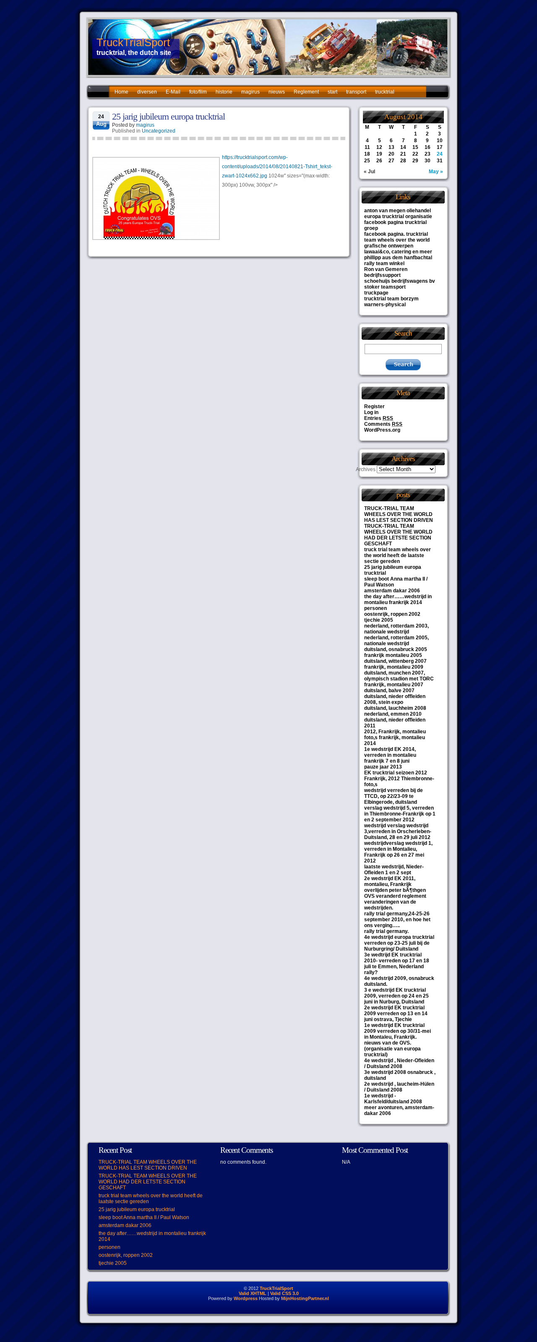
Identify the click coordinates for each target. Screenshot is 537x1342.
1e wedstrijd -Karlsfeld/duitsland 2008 (393, 1099)
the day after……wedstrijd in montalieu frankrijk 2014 (398, 599)
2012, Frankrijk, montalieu (395, 732)
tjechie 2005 (378, 620)
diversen (147, 92)
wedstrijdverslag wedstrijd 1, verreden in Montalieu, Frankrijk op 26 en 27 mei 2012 (398, 852)
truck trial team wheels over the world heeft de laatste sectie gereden (397, 555)
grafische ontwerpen (388, 246)
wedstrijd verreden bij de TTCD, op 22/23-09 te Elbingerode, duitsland (393, 796)
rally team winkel (384, 263)
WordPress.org (382, 430)
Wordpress (246, 1298)
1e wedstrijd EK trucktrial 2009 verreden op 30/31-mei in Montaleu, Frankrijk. (397, 1031)
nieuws (276, 92)
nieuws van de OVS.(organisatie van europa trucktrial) (392, 1049)
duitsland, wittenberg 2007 (395, 661)
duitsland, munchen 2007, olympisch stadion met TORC (399, 676)
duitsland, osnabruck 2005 (395, 649)
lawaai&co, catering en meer (398, 252)
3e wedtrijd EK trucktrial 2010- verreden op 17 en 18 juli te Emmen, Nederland (396, 960)
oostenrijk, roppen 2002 (392, 614)
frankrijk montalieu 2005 (393, 655)
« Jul (369, 172)
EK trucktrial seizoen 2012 (395, 773)
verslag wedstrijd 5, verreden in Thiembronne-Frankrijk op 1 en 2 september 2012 (399, 814)
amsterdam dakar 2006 (392, 591)
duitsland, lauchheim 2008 (395, 708)
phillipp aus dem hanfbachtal (398, 258)
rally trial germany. (386, 931)
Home (121, 92)
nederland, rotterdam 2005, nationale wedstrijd (396, 640)
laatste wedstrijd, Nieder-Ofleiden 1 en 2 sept (394, 870)
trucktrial (384, 92)
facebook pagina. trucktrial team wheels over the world (397, 237)
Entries (378, 418)
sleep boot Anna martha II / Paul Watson (144, 1217)
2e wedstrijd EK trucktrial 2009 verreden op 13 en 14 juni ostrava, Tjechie (396, 1013)
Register (374, 406)
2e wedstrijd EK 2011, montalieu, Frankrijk (389, 881)
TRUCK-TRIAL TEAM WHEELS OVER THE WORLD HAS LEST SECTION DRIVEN (398, 514)
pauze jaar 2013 (383, 767)
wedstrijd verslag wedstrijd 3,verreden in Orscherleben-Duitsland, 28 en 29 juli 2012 (397, 831)
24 (440, 154)
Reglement (306, 92)
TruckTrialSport (133, 42)
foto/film (198, 92)
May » (436, 172)
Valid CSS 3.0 (284, 1293)
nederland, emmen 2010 (393, 714)
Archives (365, 469)
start (332, 92)
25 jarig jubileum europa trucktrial (168, 116)
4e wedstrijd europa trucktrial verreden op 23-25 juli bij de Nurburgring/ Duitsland (399, 943)
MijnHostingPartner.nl (305, 1298)
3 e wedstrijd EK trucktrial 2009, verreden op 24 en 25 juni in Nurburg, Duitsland (396, 996)
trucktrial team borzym (391, 299)
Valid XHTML (252, 1293)
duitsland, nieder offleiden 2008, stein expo (394, 699)
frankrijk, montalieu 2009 (393, 667)
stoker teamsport (385, 287)
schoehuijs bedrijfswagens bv (399, 281)
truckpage (376, 293)
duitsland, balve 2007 (389, 690)
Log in (371, 412)
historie (224, 92)
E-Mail (173, 92)
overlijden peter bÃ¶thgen (395, 890)
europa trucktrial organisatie (398, 216)
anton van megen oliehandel (397, 211)
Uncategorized (158, 131)
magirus (250, 92)
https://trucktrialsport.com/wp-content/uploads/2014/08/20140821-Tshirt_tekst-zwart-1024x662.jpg (277, 166)
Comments (383, 424)
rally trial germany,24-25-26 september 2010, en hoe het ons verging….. (397, 919)
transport (356, 92)
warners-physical (385, 304)
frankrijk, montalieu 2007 (393, 685)
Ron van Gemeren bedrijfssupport (385, 272)
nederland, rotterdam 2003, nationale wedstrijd (396, 629)
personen (375, 608)
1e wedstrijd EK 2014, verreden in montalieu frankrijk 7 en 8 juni (390, 755)
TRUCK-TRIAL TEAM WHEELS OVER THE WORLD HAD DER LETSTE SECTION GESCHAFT (398, 535)
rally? (371, 972)
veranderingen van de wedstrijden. (390, 905)
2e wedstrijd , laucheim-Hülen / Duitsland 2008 (399, 1087)
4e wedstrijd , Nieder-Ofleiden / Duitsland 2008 (399, 1063)
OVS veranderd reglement (395, 896)
